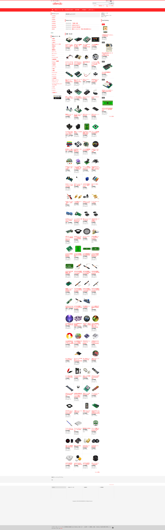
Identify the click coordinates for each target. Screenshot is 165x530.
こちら (61, 528)
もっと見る (97, 473)
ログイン (95, 5)
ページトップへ (111, 486)
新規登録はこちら (101, 5)
